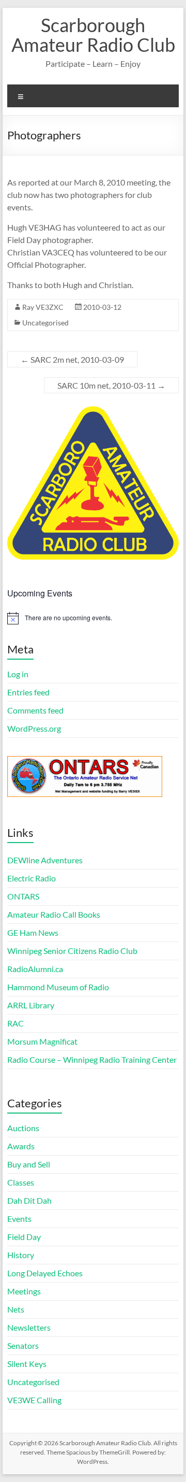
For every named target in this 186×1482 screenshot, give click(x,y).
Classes (20, 1182)
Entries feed (28, 692)
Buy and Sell (28, 1164)
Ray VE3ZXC (43, 307)
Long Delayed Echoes (45, 1273)
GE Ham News (32, 932)
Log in (17, 674)
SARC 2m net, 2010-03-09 (72, 359)
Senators (23, 1345)
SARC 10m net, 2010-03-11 (111, 385)
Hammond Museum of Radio (58, 987)
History (20, 1255)
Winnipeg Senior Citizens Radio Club (72, 951)
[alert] (93, 618)
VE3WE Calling (34, 1400)
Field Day (24, 1237)
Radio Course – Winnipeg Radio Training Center (92, 1059)
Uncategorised (45, 322)
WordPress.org (34, 728)
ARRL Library (30, 1005)
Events (19, 1218)
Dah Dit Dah (29, 1200)
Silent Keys (27, 1364)
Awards (21, 1146)
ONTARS (23, 896)
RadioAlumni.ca (35, 969)
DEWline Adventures (45, 860)
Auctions (23, 1128)
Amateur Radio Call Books (53, 914)
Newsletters (29, 1327)
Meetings (24, 1291)
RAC (15, 1023)
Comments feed (35, 710)
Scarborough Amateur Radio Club (93, 34)
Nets (15, 1309)
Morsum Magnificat (42, 1041)
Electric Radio (31, 878)
